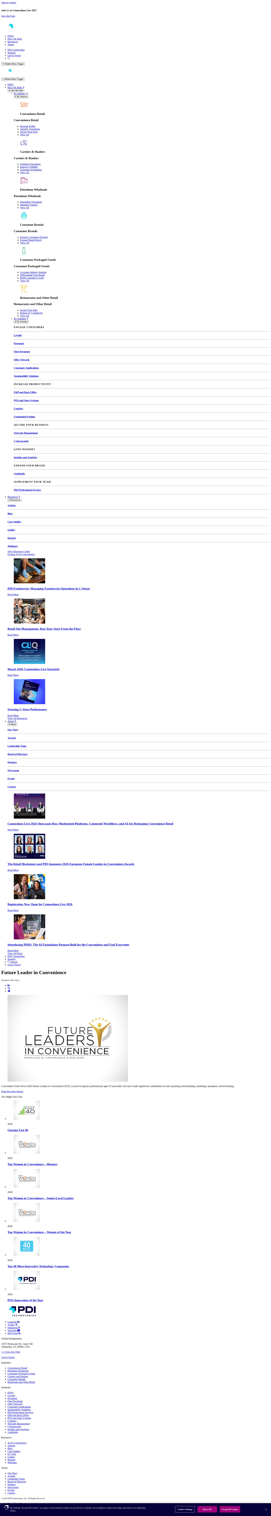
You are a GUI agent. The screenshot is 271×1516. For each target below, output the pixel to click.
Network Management (26, 433)
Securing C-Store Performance (27, 709)
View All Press (15, 953)
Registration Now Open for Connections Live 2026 (40, 904)
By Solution (20, 318)
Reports (12, 538)
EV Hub (12, 1454)
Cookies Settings (185, 1509)
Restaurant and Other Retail (21, 1382)
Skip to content (8, 2)
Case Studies (14, 521)
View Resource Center (19, 551)
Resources (13, 41)
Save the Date (8, 16)
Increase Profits (27, 126)
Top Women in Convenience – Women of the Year (39, 1232)
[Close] (266, 1509)
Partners (12, 762)
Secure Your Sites (28, 310)
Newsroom (13, 770)
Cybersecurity (21, 441)
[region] (135, 1509)
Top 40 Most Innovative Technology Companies (38, 1266)
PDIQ (10, 36)
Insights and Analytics (25, 457)
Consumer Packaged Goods (21, 1373)
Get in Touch (14, 964)
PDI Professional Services (27, 490)
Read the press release (12, 1091)
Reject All (207, 1509)
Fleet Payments (22, 351)
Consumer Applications (26, 368)
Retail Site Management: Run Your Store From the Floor (44, 628)
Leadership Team (17, 746)
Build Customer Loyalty (32, 278)
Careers (12, 786)
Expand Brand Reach (30, 240)
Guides (11, 530)
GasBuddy (19, 473)
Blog (10, 513)
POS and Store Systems (26, 400)
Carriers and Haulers (18, 1376)
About (11, 44)
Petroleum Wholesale (18, 1371)
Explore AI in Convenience (21, 554)
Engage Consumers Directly (34, 237)
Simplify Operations (30, 129)
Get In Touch (14, 55)
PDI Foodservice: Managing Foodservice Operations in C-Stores (49, 588)
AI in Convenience (17, 1442)
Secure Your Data (28, 132)
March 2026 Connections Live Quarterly (34, 669)
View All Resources (17, 718)
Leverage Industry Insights (33, 272)
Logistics (18, 408)
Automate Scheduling (31, 169)
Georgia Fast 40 (18, 1130)
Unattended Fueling (24, 416)
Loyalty (18, 335)
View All (24, 134)
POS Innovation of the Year (25, 1300)
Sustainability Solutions (26, 376)
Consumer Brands (16, 1379)
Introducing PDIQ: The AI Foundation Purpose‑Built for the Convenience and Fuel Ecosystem (68, 944)
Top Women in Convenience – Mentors (32, 1164)
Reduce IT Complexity (31, 313)
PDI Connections (16, 50)
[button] (135, 16)
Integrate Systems (28, 204)
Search (13, 962)
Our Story (13, 729)
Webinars (13, 546)
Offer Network (21, 359)
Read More (13, 594)
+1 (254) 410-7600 (10, 1352)
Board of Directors (17, 754)
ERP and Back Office (25, 392)
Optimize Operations (30, 164)
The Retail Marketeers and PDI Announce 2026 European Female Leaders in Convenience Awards (71, 864)
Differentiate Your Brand (32, 275)
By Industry (20, 93)
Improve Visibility (29, 167)
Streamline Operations (31, 202)
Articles (12, 505)
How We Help (15, 39)
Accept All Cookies (229, 1509)
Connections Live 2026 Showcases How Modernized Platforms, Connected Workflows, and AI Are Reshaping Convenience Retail (90, 823)
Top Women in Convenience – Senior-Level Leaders (41, 1198)
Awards (12, 738)
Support (11, 52)
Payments (19, 343)
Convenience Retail (17, 1368)
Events (11, 778)
